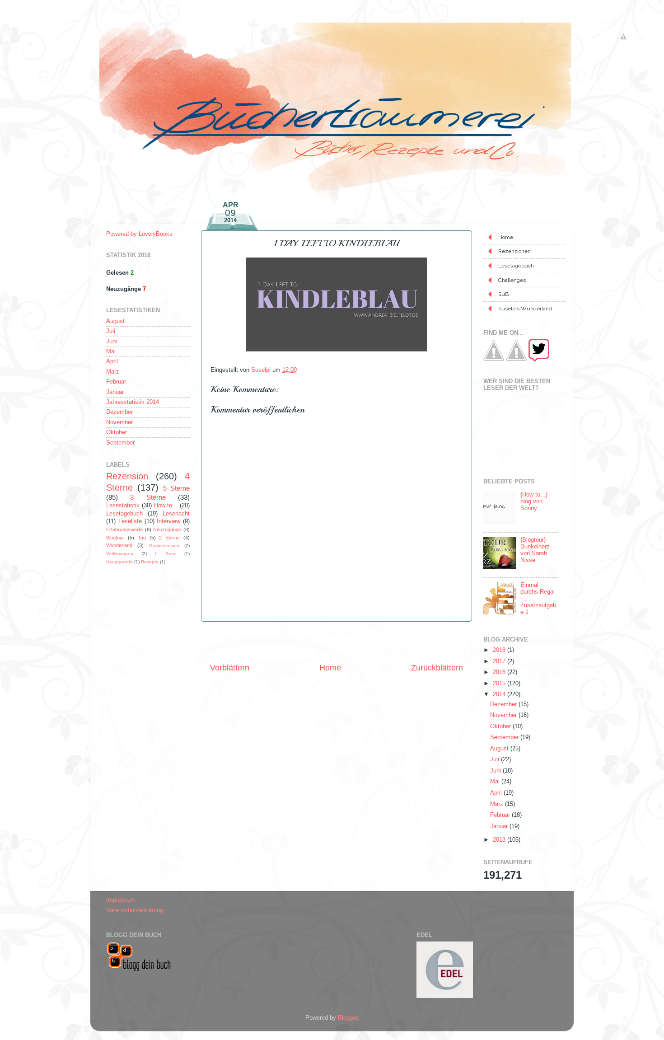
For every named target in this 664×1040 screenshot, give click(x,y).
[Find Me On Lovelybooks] (516, 359)
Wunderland (119, 545)
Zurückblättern (437, 667)
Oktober (116, 432)
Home (330, 667)
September (120, 443)
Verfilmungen (119, 553)
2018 (500, 650)
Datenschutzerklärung (134, 910)
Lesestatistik (123, 505)
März (112, 372)
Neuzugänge (167, 529)
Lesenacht (176, 514)
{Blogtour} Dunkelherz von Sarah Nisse (535, 550)
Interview (168, 521)
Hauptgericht (119, 561)
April (112, 361)
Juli (110, 331)
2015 (500, 683)
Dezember (119, 412)
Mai (111, 351)
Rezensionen (514, 251)
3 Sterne (147, 497)
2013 (500, 840)
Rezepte (150, 561)
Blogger (347, 1018)
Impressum (121, 900)
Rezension (127, 476)
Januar (115, 392)
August (115, 321)
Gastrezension (164, 545)
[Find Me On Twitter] (538, 359)
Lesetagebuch (124, 514)
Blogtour (115, 537)
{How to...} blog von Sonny (533, 501)
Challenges (512, 280)
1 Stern (165, 553)
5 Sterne (176, 488)
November (119, 422)
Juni (111, 341)
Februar (116, 382)
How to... (166, 505)
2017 (500, 661)
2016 (500, 672)
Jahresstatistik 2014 (132, 402)
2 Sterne (169, 537)
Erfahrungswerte (124, 529)
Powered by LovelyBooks (139, 234)
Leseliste (130, 521)
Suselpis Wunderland (525, 308)
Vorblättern (229, 667)
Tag (142, 537)
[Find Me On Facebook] (493, 359)
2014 (500, 694)
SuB (503, 294)
